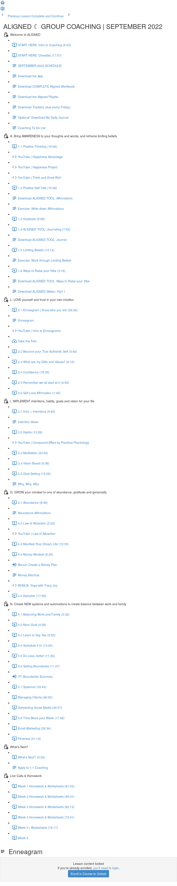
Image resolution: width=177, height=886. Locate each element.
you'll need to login (106, 868)
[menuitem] (2, 10)
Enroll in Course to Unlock (88, 874)
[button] (2, 4)
